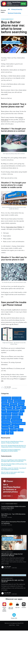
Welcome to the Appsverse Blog (12, 623)
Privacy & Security (16, 9)
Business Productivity (14, 13)
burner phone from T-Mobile (14, 227)
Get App (23, 3)
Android (22, 379)
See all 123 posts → (7, 529)
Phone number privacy (7, 19)
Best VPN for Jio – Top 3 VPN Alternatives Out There (13, 514)
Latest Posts (12, 625)
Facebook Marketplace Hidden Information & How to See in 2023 (13, 507)
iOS (2, 381)
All (9, 9)
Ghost (17, 625)
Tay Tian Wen (7, 387)
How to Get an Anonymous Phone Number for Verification (13, 522)
